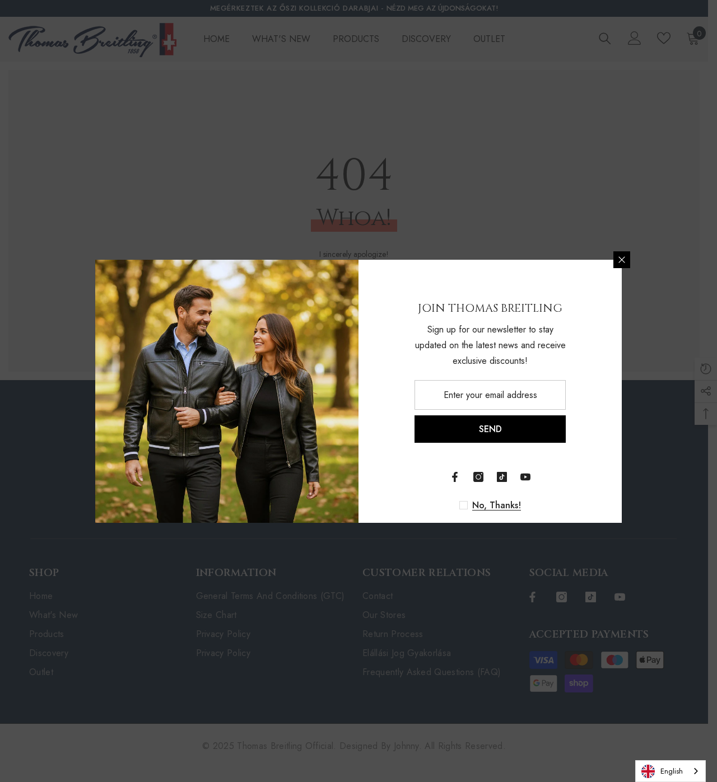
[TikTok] (502, 477)
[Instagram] (478, 477)
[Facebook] (455, 477)
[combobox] (670, 771)
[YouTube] (525, 477)
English (671, 771)
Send (490, 429)
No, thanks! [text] (496, 505)
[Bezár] (621, 259)
